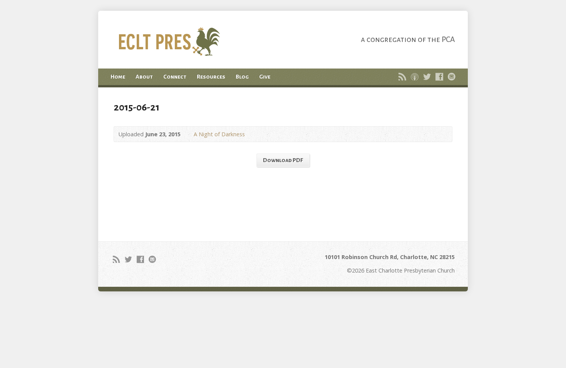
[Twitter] (427, 76)
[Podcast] (415, 76)
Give (264, 77)
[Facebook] (439, 76)
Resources (211, 77)
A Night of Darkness (219, 134)
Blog (242, 77)
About (144, 77)
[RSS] (402, 76)
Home (118, 77)
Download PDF (283, 160)
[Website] (451, 76)
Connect (174, 77)
